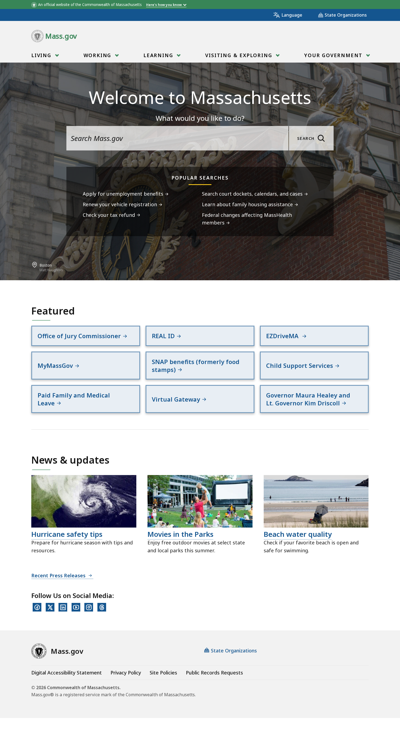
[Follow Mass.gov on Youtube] (76, 607)
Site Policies (163, 672)
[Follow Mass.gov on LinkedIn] (63, 607)
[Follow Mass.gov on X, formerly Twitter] (50, 607)
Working (98, 55)
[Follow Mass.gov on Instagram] (88, 607)
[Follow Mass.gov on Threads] (101, 607)
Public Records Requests (214, 672)
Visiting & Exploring (239, 55)
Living (42, 55)
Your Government (334, 55)
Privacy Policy (125, 672)
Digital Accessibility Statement (66, 672)
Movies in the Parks (180, 534)
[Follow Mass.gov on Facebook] (37, 607)
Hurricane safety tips (66, 534)
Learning (159, 55)
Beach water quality (298, 534)
